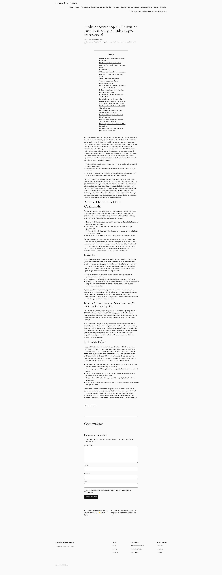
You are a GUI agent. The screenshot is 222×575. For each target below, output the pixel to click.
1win (86, 406)
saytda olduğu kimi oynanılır (102, 160)
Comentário (88, 445)
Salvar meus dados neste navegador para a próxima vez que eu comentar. (108, 491)
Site (85, 482)
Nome (86, 465)
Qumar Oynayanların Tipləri (108, 81)
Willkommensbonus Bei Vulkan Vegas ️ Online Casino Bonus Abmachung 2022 (112, 74)
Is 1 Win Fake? (104, 69)
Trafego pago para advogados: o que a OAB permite (147, 11)
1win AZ (93, 406)
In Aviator (102, 60)
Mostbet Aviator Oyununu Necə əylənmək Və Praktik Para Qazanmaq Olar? (112, 65)
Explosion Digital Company (66, 3)
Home (77, 7)
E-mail (87, 473)
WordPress (65, 565)
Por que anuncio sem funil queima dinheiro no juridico (100, 7)
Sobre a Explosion (160, 7)
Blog (71, 7)
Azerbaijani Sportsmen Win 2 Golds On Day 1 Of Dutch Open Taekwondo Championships (112, 106)
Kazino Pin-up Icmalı (106, 83)
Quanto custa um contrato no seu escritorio (136, 7)
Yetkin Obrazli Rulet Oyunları (109, 79)
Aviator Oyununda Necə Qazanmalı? (111, 58)
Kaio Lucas (99, 39)
